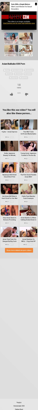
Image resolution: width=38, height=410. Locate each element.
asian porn (29, 70)
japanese (24, 78)
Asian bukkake (17, 70)
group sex (14, 78)
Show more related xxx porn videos (19, 250)
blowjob (9, 74)
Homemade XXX (19, 406)
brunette (19, 74)
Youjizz (19, 402)
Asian (7, 70)
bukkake (28, 74)
